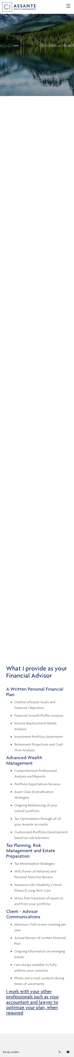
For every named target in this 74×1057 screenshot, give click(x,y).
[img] (37, 48)
